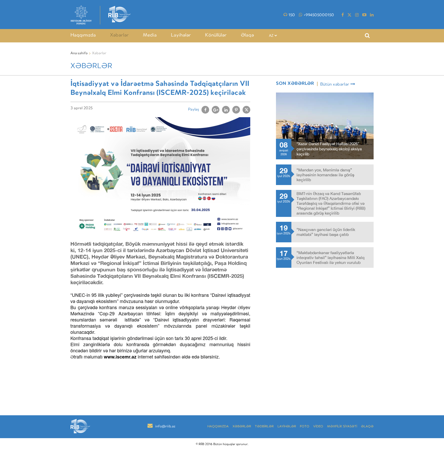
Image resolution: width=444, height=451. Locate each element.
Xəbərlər (119, 35)
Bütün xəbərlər (334, 84)
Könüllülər (216, 35)
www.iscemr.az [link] (120, 356)
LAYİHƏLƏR (287, 426)
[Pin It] (236, 110)
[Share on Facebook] (205, 110)
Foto (304, 426)
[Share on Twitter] (246, 110)
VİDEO (318, 426)
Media (150, 35)
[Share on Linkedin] (226, 110)
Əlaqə (247, 35)
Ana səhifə (79, 53)
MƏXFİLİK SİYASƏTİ (342, 426)
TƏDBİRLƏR (264, 426)
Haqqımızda (83, 35)
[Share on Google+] (215, 110)
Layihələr (181, 35)
